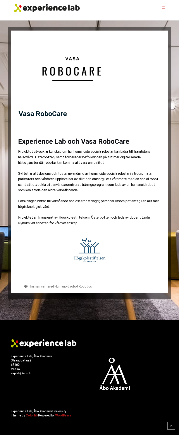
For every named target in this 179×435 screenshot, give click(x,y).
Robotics (85, 286)
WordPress (63, 415)
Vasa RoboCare (43, 114)
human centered (42, 286)
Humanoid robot (66, 286)
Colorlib (32, 415)
